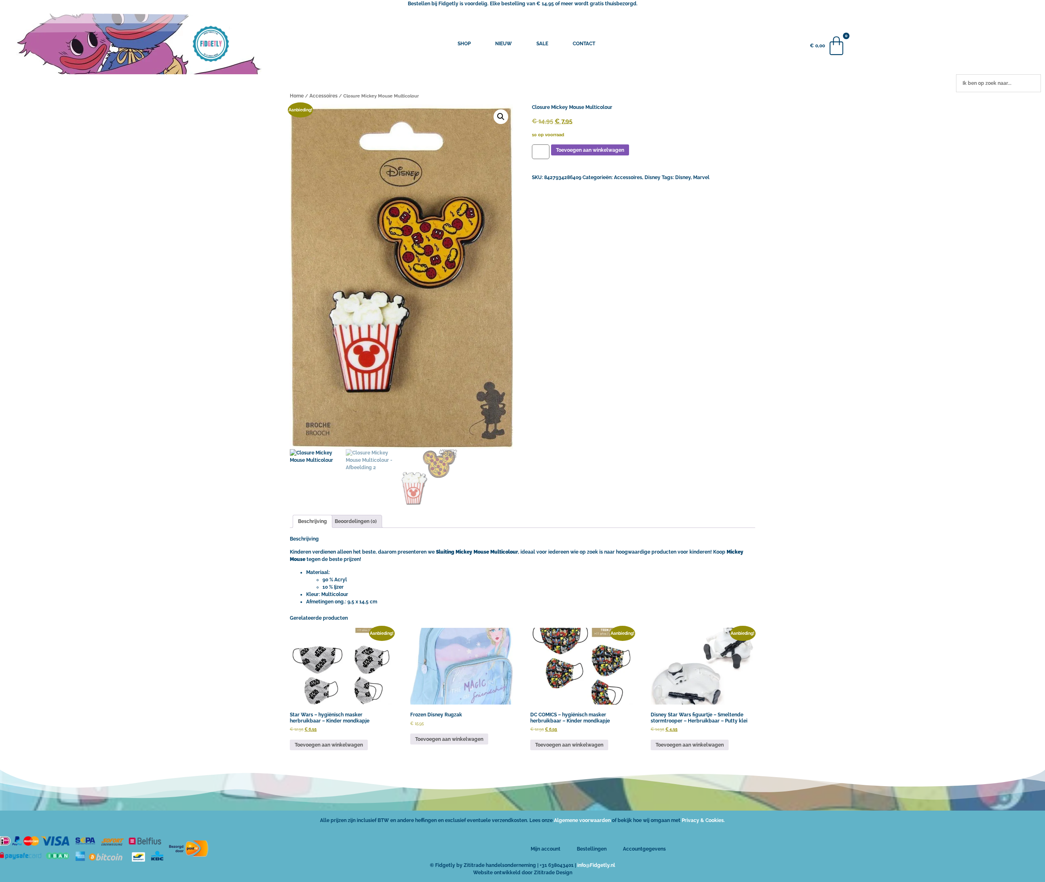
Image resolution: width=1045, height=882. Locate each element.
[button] (501, 116)
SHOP (464, 44)
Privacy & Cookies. (703, 820)
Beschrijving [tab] (312, 521)
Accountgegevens (644, 849)
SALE (542, 44)
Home (297, 96)
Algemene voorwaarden (582, 820)
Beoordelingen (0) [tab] (356, 521)
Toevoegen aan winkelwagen (590, 150)
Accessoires (323, 96)
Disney (652, 177)
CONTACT (584, 44)
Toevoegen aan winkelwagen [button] (329, 745)
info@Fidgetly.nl (596, 865)
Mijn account (545, 849)
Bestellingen (592, 849)
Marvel (701, 177)
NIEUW (503, 44)
